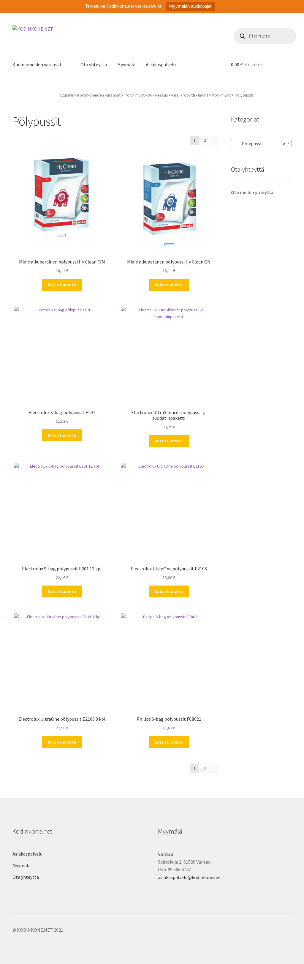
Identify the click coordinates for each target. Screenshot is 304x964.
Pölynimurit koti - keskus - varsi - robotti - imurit (166, 95)
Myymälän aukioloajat (190, 6)
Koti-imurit (221, 95)
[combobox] (261, 143)
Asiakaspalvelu (161, 64)
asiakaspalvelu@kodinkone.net (189, 877)
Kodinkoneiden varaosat (37, 64)
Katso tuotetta (62, 284)
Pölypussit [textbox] (259, 143)
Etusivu (66, 95)
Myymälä (126, 64)
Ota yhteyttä (93, 64)
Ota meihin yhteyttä (252, 192)
